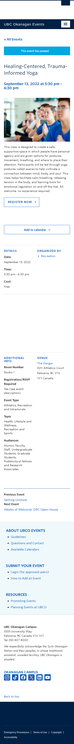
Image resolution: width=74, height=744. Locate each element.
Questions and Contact (27, 543)
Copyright (56, 732)
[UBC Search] (65, 5)
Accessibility (10, 737)
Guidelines (18, 537)
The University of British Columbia (27, 8)
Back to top (12, 696)
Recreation (48, 256)
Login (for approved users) (30, 572)
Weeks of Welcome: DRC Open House (31, 509)
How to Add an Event (26, 578)
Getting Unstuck (15, 500)
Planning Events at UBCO (28, 607)
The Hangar (45, 363)
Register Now (20, 202)
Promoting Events (23, 601)
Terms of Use (40, 732)
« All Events (13, 39)
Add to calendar (35, 229)
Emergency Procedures (16, 732)
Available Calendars (25, 549)
